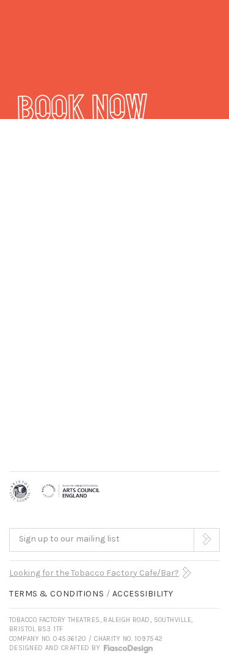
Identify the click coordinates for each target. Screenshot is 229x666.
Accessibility (142, 593)
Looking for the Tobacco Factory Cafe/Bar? (94, 573)
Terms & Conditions (56, 593)
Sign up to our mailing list (69, 539)
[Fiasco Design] (128, 648)
